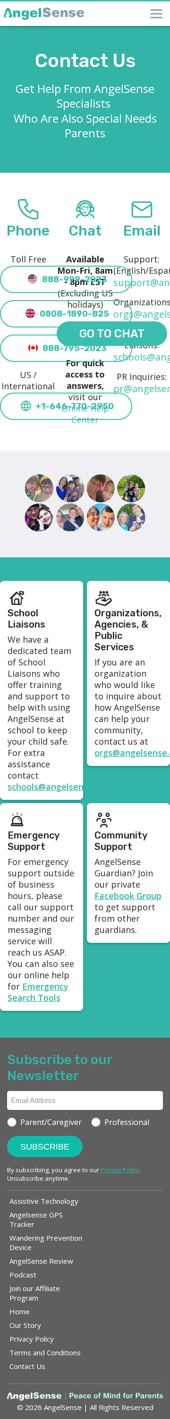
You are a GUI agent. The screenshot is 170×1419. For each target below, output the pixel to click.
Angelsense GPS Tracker (36, 1219)
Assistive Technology (43, 1201)
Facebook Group (128, 895)
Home (19, 1311)
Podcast (22, 1274)
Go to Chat (111, 333)
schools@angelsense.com (60, 786)
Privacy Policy (31, 1338)
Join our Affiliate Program (34, 1293)
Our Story (25, 1325)
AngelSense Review (41, 1261)
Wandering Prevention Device (45, 1242)
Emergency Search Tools (38, 992)
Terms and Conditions (45, 1352)
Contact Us (27, 1366)
